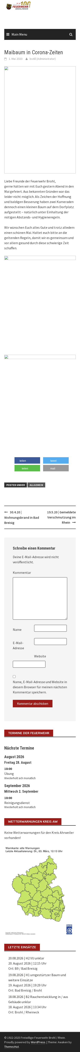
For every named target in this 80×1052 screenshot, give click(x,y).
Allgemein (36, 485)
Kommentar (22, 572)
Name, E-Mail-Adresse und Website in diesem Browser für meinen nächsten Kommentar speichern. (40, 687)
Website (40, 656)
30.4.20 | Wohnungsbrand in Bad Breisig (21, 517)
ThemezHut (11, 1047)
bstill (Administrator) (43, 59)
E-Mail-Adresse (18, 645)
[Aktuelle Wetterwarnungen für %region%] (40, 890)
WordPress (38, 1042)
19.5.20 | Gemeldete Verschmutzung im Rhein (61, 517)
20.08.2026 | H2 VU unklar (26, 958)
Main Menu (19, 34)
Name (17, 629)
